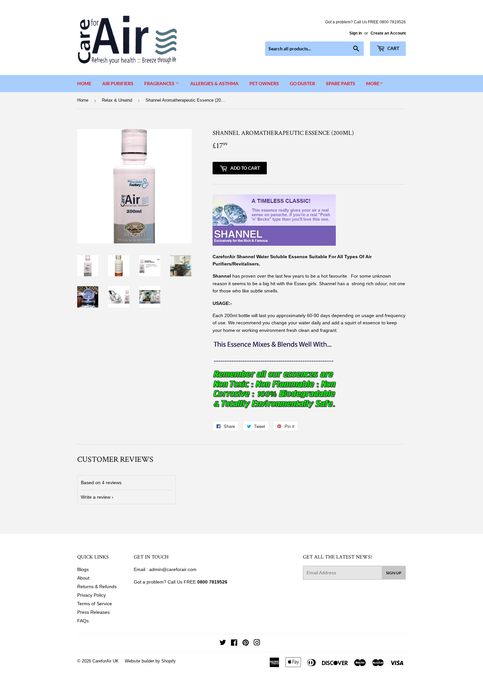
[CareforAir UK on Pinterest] (245, 643)
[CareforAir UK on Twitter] (222, 643)
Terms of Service (94, 603)
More (373, 83)
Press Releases (93, 612)
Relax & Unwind (117, 100)
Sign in (355, 33)
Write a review (95, 497)
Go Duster (302, 83)
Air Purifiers (117, 83)
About (83, 578)
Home (84, 83)
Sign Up (394, 572)
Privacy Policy (91, 595)
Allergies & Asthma (214, 83)
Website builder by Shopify (150, 661)
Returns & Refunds (97, 586)
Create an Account (388, 33)
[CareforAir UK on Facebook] (234, 643)
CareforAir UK (105, 661)
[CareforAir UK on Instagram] (257, 643)
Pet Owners (264, 83)
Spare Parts (340, 83)
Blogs (83, 569)
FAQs (83, 620)
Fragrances (159, 83)
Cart (392, 48)
